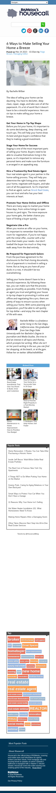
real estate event (15, 694)
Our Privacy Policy (15, 781)
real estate (18, 682)
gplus (35, 30)
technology (36, 724)
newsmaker (12, 676)
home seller (13, 661)
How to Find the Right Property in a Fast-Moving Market (30, 404)
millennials (41, 666)
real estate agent (22, 689)
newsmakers (23, 676)
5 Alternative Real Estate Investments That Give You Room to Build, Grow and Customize (13, 385)
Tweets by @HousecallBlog (28, 534)
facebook (46, 30)
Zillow (22, 729)
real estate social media (18, 703)
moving (12, 672)
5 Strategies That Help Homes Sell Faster (30, 423)
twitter (23, 30)
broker (14, 639)
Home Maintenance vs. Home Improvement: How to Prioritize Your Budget (13, 426)
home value (24, 661)
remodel (24, 714)
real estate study (35, 703)
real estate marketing (32, 694)
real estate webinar (18, 709)
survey (27, 724)
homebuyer (16, 651)
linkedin (40, 30)
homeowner (14, 656)
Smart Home (33, 719)
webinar (13, 729)
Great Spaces (30, 645)
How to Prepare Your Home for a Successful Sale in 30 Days (30, 383)
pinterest (29, 30)
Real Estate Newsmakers (18, 699)
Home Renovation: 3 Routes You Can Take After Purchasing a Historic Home (28, 452)
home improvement (33, 651)
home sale (39, 657)
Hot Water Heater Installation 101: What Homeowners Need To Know (24, 509)
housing (34, 661)
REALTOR (38, 708)
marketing (30, 666)
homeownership (28, 657)
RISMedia (12, 719)
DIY (9, 645)
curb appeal (40, 640)
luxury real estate (16, 666)
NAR (19, 672)
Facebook (17, 646)
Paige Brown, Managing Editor (25, 53)
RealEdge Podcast (36, 676)
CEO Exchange (27, 640)
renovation (35, 714)
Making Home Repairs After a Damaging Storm (27, 517)
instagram (43, 661)
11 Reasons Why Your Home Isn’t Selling (25, 502)
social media (16, 723)
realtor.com (13, 715)
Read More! (36, 768)
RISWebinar (22, 719)
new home (31, 671)
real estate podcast (37, 699)
